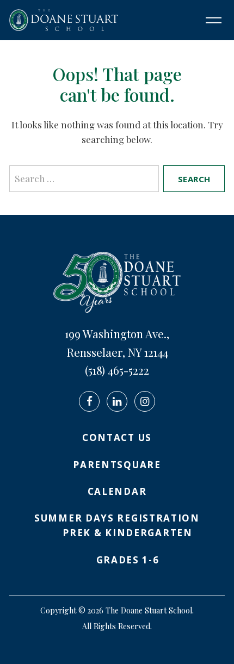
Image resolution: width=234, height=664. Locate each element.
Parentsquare (117, 464)
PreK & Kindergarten (127, 532)
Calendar (117, 491)
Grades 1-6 (127, 560)
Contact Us (117, 437)
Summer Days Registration (117, 518)
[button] (210, 20)
